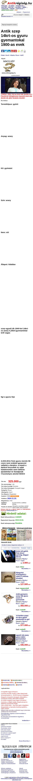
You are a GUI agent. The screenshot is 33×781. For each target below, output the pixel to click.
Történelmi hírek (23, 772)
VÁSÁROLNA (20, 6)
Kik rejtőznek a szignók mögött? (8, 733)
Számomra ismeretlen (6, 726)
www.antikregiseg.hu (16, 751)
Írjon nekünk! (22, 762)
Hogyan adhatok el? (6, 760)
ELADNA (11, 6)
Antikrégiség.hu (12, 777)
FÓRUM (12, 8)
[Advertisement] (17, 20)
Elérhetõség (25, 777)
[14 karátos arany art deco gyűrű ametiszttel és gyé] (8, 619)
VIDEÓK (5, 685)
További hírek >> (26, 720)
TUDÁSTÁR (4, 8)
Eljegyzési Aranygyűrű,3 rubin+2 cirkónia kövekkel (22, 575)
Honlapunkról (5, 759)
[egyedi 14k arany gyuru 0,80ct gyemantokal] (8, 639)
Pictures (3, 725)
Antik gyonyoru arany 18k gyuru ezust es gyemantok (22, 597)
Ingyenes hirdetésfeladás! (8, 763)
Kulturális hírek (23, 771)
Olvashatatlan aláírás (6, 728)
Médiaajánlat (13, 778)
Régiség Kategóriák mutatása (9, 24)
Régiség (12, 55)
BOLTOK (11, 7)
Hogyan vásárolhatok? (7, 762)
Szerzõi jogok (20, 778)
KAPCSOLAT (20, 8)
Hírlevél (19, 777)
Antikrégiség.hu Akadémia (8, 772)
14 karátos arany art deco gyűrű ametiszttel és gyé (22, 617)
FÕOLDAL (4, 6)
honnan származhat (5, 734)
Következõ (23, 548)
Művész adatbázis (6, 768)
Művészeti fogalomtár (7, 769)
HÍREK (24, 7)
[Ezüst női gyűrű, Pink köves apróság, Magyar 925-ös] (8, 556)
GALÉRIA (18, 7)
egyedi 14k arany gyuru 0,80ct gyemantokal (22, 637)
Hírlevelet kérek (23, 763)
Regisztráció (26, 12)
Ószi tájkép (3, 739)
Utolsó (28, 548)
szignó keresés (4, 736)
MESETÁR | (12, 685)
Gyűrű (21, 55)
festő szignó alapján (5, 729)
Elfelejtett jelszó (23, 760)
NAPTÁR (20, 685)
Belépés (19, 12)
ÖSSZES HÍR (6, 680)
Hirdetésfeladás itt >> (12, 510)
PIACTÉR (4, 7)
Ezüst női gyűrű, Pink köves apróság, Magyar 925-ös (22, 554)
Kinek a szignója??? (6, 737)
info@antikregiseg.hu (16, 752)
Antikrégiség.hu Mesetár (8, 771)
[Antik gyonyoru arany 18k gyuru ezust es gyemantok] (8, 598)
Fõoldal (2, 55)
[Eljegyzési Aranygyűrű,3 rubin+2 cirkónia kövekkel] (8, 577)
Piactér (7, 55)
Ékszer (17, 55)
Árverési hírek (23, 769)
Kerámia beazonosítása (6, 731)
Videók (21, 768)
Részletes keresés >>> (7, 16)
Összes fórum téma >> (24, 741)
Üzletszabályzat (5, 778)
